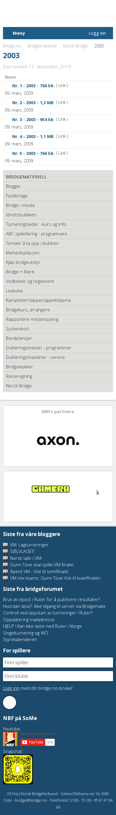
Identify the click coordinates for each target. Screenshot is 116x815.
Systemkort (17, 329)
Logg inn (97, 33)
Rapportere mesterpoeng (32, 319)
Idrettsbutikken (21, 215)
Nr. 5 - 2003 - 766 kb (33, 153)
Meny (19, 33)
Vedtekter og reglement (30, 281)
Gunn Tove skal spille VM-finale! (41, 564)
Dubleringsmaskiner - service (35, 357)
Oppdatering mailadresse (29, 619)
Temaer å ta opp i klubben (32, 243)
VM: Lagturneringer (28, 545)
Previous (8, 436)
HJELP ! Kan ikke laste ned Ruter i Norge (42, 626)
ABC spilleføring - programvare (36, 234)
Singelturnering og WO (25, 633)
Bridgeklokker (19, 367)
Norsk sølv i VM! (25, 558)
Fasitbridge (17, 196)
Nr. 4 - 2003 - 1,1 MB (33, 136)
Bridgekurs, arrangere (28, 310)
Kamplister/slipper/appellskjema (38, 300)
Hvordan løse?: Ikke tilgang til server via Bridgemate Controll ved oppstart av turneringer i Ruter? (54, 609)
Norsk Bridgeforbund (41, 13)
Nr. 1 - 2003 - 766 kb (33, 85)
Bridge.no (12, 46)
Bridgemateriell (42, 46)
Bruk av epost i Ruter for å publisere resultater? (51, 599)
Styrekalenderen (20, 639)
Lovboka (14, 291)
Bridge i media (20, 205)
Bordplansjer (19, 338)
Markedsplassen (23, 253)
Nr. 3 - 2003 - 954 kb (33, 119)
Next (108, 436)
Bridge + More (20, 272)
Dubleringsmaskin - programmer (38, 348)
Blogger (13, 186)
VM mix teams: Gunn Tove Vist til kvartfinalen (55, 578)
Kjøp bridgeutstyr (23, 262)
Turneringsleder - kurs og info (36, 224)
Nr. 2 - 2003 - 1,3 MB (33, 102)
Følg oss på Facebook (9, 702)
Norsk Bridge (75, 46)
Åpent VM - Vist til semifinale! (38, 571)
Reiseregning (19, 376)
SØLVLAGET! (22, 551)
